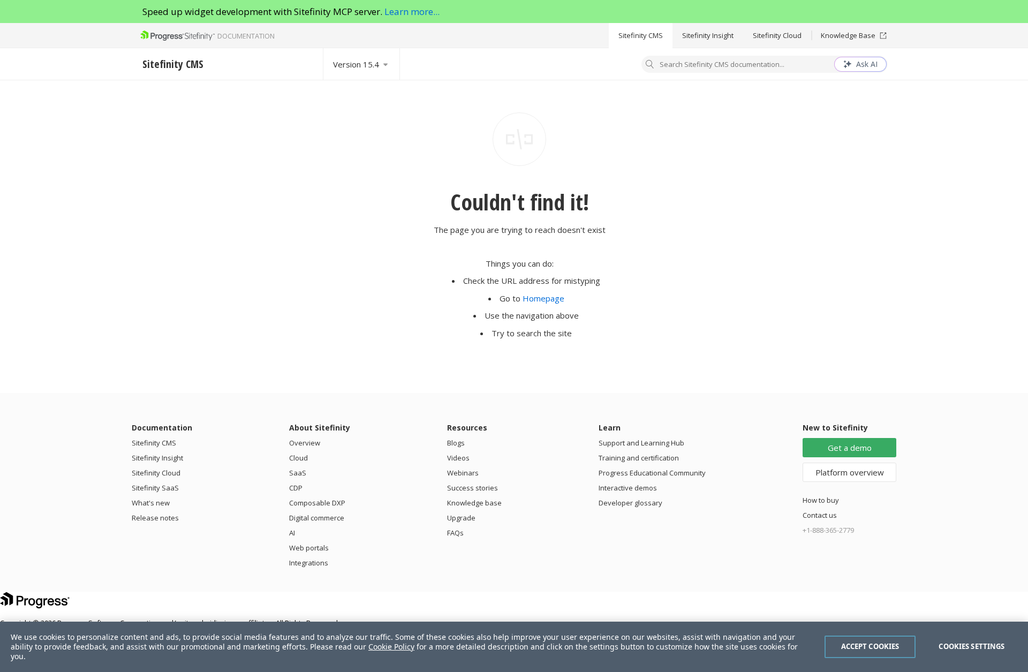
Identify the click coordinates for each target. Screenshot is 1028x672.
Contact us (820, 515)
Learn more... (412, 11)
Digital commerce (316, 518)
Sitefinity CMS (640, 35)
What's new (151, 503)
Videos (458, 458)
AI (292, 533)
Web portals (309, 548)
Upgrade (461, 518)
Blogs (456, 443)
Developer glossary (630, 503)
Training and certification (639, 458)
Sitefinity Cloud (777, 35)
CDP (296, 488)
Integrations (308, 563)
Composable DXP (317, 503)
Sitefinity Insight (708, 35)
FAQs (455, 533)
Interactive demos (628, 488)
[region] (514, 647)
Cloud (298, 458)
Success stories (472, 488)
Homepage (543, 298)
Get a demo (850, 447)
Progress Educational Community (652, 473)
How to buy (821, 500)
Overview (304, 443)
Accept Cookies (870, 646)
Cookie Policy (391, 646)
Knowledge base (474, 503)
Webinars (463, 473)
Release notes (155, 518)
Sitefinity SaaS (155, 488)
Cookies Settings (971, 646)
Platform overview (849, 472)
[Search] (650, 65)
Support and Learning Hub (641, 443)
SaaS (297, 473)
